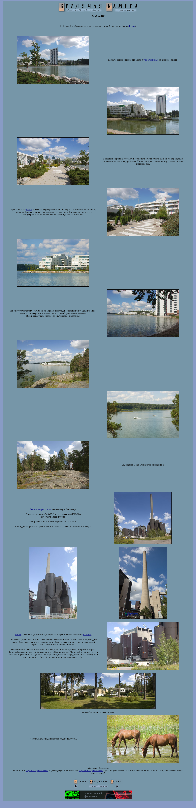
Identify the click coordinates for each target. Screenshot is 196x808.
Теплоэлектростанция (40, 509)
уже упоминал (150, 60)
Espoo (132, 26)
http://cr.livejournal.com (37, 770)
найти (29, 209)
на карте (87, 634)
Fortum (18, 634)
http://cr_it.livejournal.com (91, 770)
